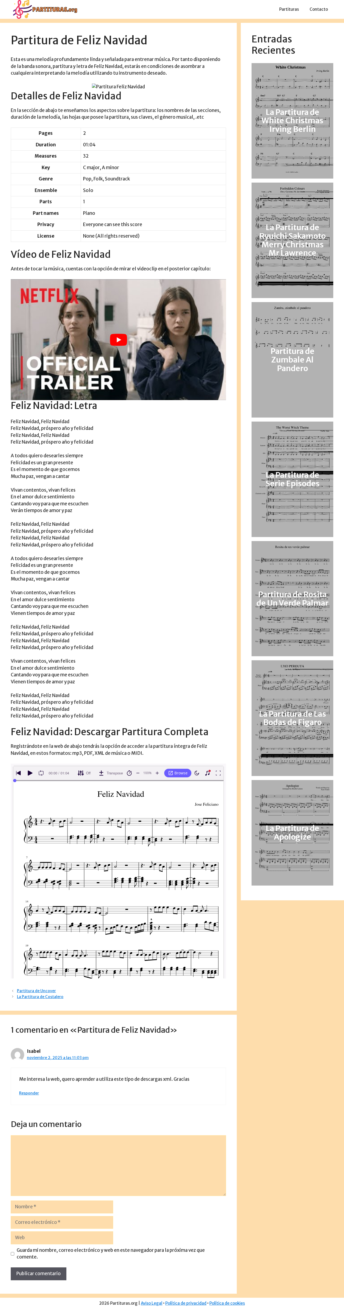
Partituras (289, 9)
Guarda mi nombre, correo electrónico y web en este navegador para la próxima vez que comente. (111, 1253)
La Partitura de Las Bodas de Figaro (292, 718)
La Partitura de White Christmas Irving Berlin (292, 121)
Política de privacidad (185, 1303)
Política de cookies (227, 1303)
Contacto (319, 9)
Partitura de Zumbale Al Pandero (292, 360)
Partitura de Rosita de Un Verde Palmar (292, 598)
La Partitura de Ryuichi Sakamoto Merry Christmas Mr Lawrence (292, 240)
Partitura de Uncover (36, 990)
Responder (29, 1093)
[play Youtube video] (118, 339)
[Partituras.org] (44, 9)
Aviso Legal (151, 1303)
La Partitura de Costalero (40, 996)
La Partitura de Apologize (292, 832)
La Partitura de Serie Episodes (293, 479)
